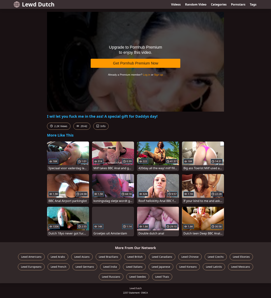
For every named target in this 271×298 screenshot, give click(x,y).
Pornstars (238, 4)
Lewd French (58, 266)
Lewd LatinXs (214, 266)
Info (102, 126)
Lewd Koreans (188, 266)
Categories (219, 4)
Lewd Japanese (161, 266)
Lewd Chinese (190, 256)
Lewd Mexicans (240, 266)
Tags (253, 4)
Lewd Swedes (137, 276)
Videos (176, 4)
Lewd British (135, 256)
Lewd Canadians (162, 256)
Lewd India (110, 266)
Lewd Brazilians (108, 256)
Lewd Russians (111, 276)
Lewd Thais (162, 276)
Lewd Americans (31, 256)
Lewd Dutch (38, 4)
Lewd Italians (134, 266)
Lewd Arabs (58, 256)
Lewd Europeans (31, 266)
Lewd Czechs (216, 256)
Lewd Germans (85, 266)
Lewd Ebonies (241, 256)
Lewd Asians (82, 256)
